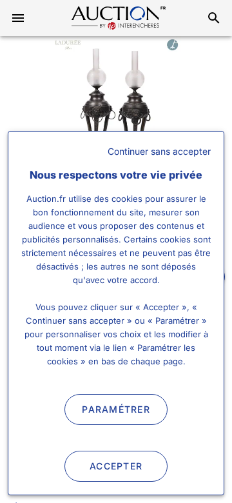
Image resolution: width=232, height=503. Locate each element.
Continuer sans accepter (159, 151)
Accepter (116, 465)
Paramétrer (116, 409)
